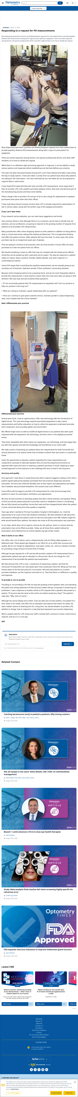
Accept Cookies (56, 1093)
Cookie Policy (15, 1089)
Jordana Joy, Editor (12, 895)
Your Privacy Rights (39, 1037)
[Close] (75, 1082)
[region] (39, 1088)
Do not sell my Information (39, 1035)
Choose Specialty (37, 8)
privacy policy (39, 648)
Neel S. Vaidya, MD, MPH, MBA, (16, 718)
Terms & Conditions (39, 1030)
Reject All (69, 1093)
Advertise (39, 1019)
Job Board (39, 1028)
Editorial (39, 1023)
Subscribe (67, 644)
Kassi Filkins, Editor (32, 718)
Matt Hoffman (10, 835)
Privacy (39, 1032)
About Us (39, 1021)
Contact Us (39, 1026)
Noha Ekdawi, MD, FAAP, (13, 778)
